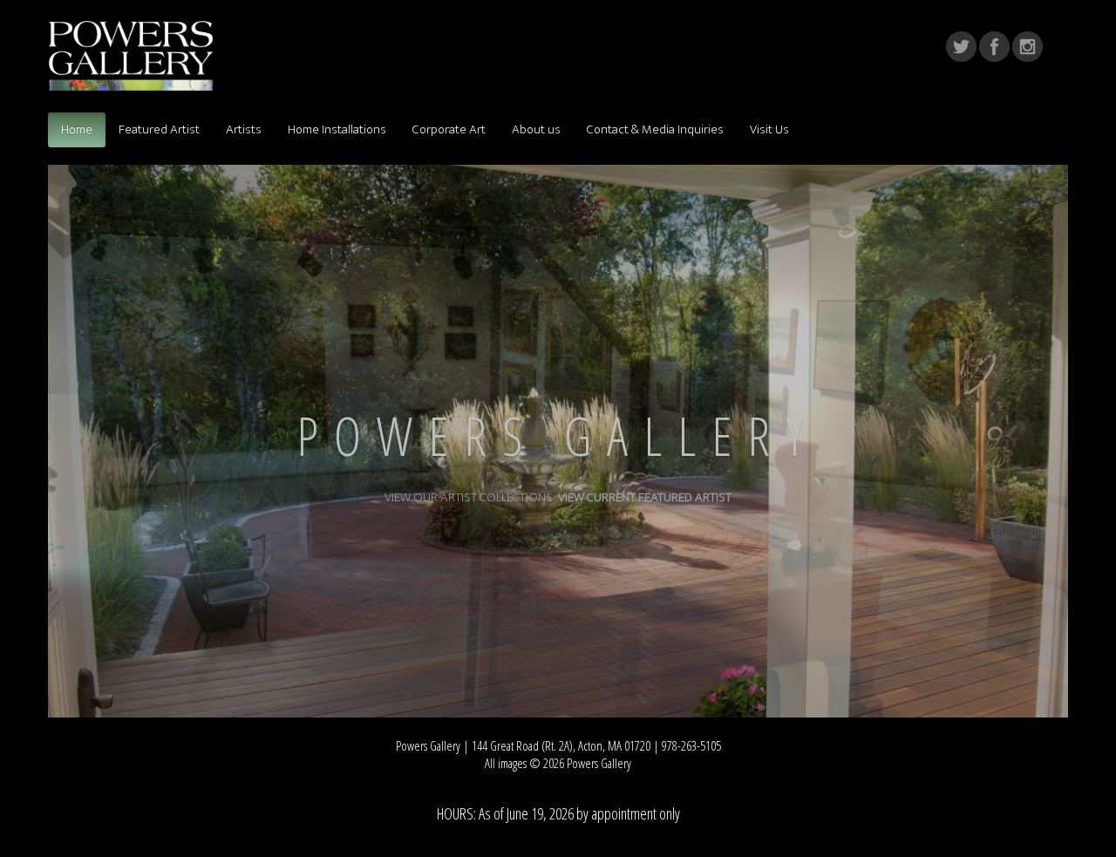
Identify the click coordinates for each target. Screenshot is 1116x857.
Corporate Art (449, 129)
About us (536, 129)
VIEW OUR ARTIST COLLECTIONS (471, 497)
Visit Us (769, 129)
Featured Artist (159, 129)
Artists (244, 129)
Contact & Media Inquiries (655, 129)
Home (76, 129)
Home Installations (337, 129)
